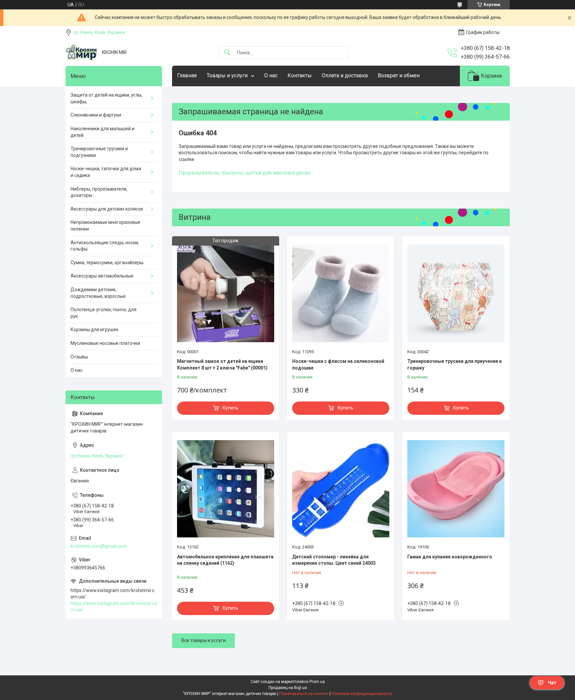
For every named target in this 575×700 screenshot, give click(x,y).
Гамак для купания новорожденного (449, 556)
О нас (271, 75)
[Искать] (227, 53)
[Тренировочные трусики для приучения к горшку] (455, 293)
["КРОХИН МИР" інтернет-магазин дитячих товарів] (81, 52)
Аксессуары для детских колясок (107, 209)
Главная (187, 75)
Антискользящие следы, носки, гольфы (105, 246)
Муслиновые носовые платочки (105, 343)
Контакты (300, 75)
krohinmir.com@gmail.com (99, 546)
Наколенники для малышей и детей (102, 132)
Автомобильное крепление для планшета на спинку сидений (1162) (225, 560)
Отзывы (79, 356)
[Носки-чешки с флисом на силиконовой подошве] (340, 293)
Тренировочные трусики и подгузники (99, 152)
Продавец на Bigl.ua (288, 687)
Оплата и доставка (345, 75)
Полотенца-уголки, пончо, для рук (103, 313)
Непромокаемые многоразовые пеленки (105, 226)
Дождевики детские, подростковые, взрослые (98, 293)
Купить (230, 407)
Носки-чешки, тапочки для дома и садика (106, 172)
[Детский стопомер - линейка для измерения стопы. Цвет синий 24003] (340, 488)
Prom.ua (317, 681)
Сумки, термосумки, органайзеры (107, 262)
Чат (552, 682)
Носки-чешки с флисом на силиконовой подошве (338, 364)
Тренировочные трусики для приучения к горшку (454, 364)
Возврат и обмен (399, 75)
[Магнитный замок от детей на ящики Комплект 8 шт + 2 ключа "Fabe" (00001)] (225, 293)
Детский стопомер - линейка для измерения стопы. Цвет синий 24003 (334, 560)
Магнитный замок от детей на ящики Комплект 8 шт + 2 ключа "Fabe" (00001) (222, 364)
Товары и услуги (227, 75)
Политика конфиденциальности (361, 693)
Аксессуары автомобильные (102, 276)
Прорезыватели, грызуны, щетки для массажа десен (245, 173)
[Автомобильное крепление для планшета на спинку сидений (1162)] (225, 488)
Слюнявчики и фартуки (96, 115)
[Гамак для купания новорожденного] (455, 488)
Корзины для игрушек (94, 329)
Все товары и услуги (203, 640)
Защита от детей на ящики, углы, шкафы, (106, 98)
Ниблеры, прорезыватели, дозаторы (99, 192)
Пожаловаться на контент (303, 693)
